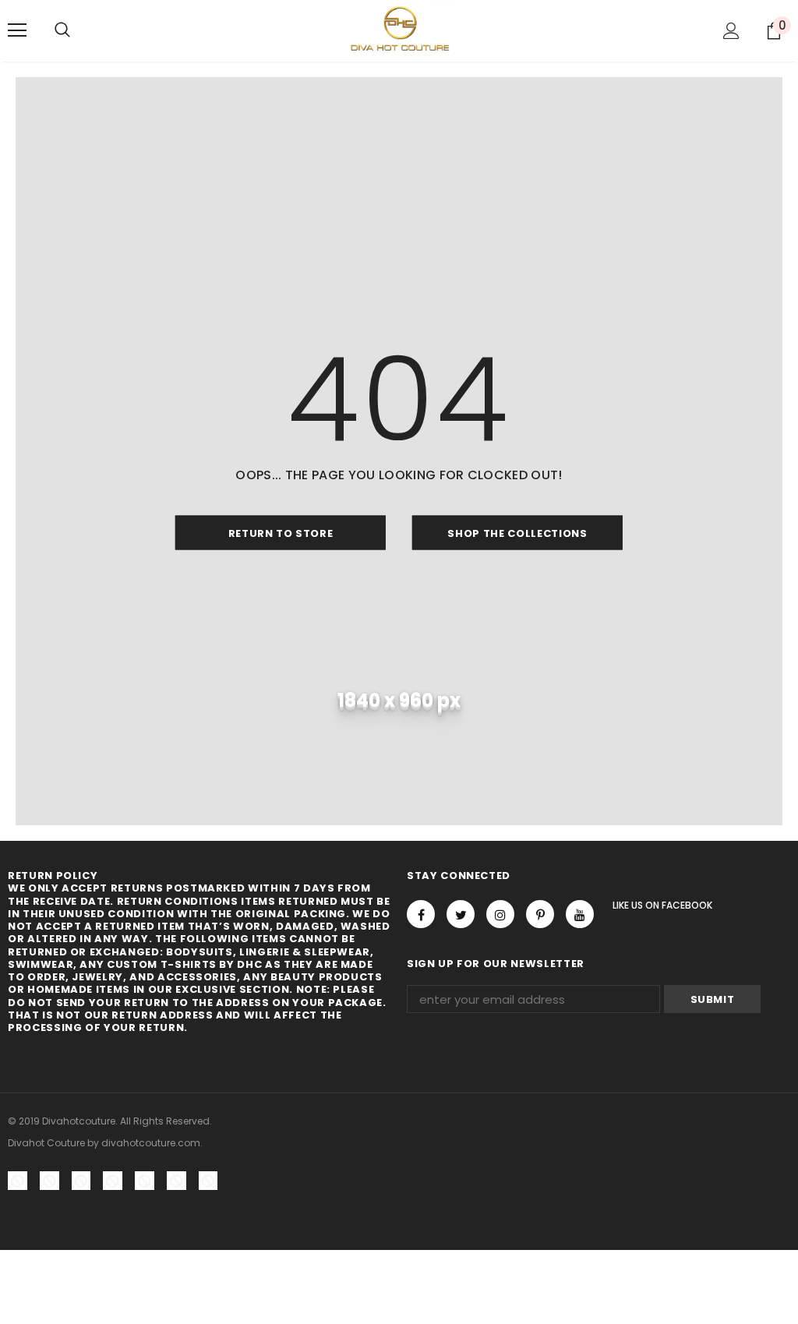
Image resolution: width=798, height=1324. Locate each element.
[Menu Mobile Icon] (17, 30)
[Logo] (399, 30)
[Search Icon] (62, 30)
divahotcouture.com (150, 1142)
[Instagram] (500, 914)
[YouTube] (580, 914)
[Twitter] (461, 914)
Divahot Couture (46, 1142)
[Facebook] (421, 914)
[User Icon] (731, 31)
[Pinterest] (540, 914)
